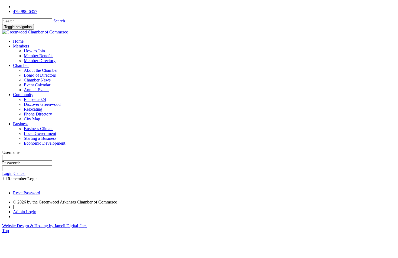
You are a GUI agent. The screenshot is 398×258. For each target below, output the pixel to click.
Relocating (33, 109)
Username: (11, 152)
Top (5, 230)
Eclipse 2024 (35, 99)
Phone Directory (38, 114)
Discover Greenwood (42, 104)
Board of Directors (40, 75)
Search (59, 21)
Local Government (40, 133)
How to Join (34, 51)
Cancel (19, 173)
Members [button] (21, 46)
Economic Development (44, 143)
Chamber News (37, 80)
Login (7, 173)
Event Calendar (37, 85)
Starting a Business (40, 138)
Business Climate (38, 128)
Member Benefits (38, 55)
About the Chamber (41, 70)
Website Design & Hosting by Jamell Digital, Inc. (44, 225)
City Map (32, 119)
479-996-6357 (25, 11)
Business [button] (20, 123)
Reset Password (26, 193)
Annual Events (36, 89)
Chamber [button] (21, 65)
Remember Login (23, 178)
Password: (11, 163)
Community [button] (23, 94)
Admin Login (24, 211)
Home (18, 41)
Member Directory (40, 60)
